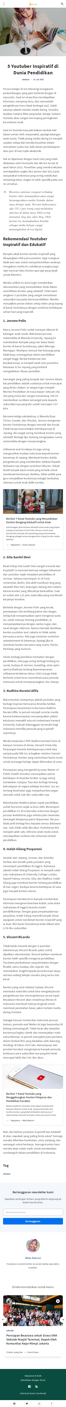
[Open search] (62, 4)
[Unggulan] (58, 1301)
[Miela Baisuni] (33, 1245)
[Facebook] (14, 1403)
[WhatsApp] (39, 1403)
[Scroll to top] (51, 1403)
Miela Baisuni (33, 1258)
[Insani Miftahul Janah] (9, 1301)
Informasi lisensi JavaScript (33, 1393)
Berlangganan (32, 1221)
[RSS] (36, 1386)
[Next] (63, 1320)
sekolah (10, 1330)
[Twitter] (26, 1403)
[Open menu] (4, 4)
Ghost (42, 1380)
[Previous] (3, 1320)
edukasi (25, 79)
